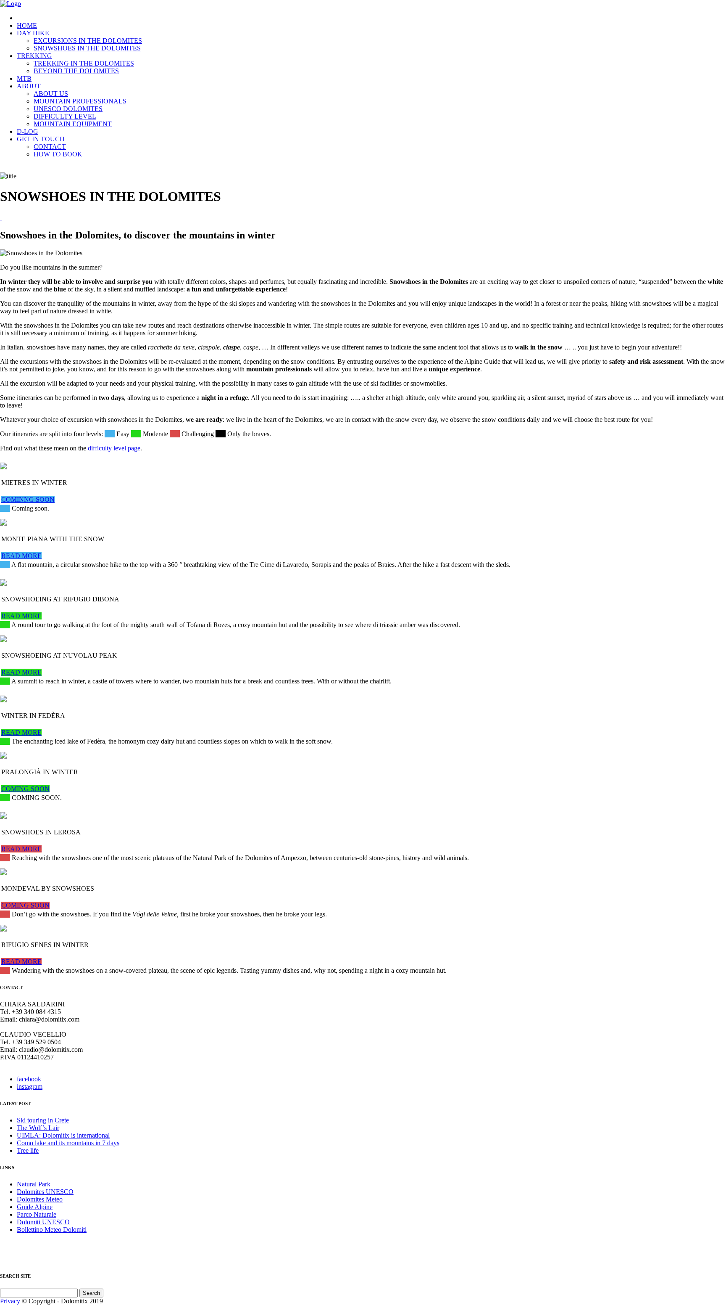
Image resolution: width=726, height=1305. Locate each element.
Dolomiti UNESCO (43, 1222)
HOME (27, 25)
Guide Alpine (35, 1206)
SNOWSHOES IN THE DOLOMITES (87, 48)
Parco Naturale (36, 1214)
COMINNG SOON (28, 499)
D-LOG (27, 131)
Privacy (10, 1301)
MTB (24, 78)
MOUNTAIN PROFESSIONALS (80, 101)
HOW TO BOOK (58, 154)
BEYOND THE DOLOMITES (76, 70)
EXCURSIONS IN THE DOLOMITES (88, 40)
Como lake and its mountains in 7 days (68, 1142)
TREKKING (34, 55)
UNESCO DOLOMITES (68, 108)
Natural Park (33, 1184)
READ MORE (21, 555)
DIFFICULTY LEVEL (65, 116)
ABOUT (29, 86)
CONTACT (50, 146)
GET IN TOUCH (41, 139)
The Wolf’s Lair (38, 1127)
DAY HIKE (33, 33)
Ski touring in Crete (43, 1120)
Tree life (28, 1150)
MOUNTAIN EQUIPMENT (73, 123)
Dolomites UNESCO (45, 1191)
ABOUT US (51, 93)
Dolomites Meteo (40, 1199)
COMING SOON (25, 788)
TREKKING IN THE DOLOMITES (84, 63)
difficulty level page (113, 448)
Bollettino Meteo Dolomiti (52, 1229)
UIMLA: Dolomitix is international (63, 1135)
